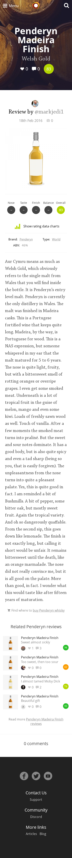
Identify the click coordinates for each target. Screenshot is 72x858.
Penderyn (26, 239)
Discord (36, 817)
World (56, 239)
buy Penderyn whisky (49, 610)
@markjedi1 (49, 112)
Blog (43, 834)
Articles (31, 834)
